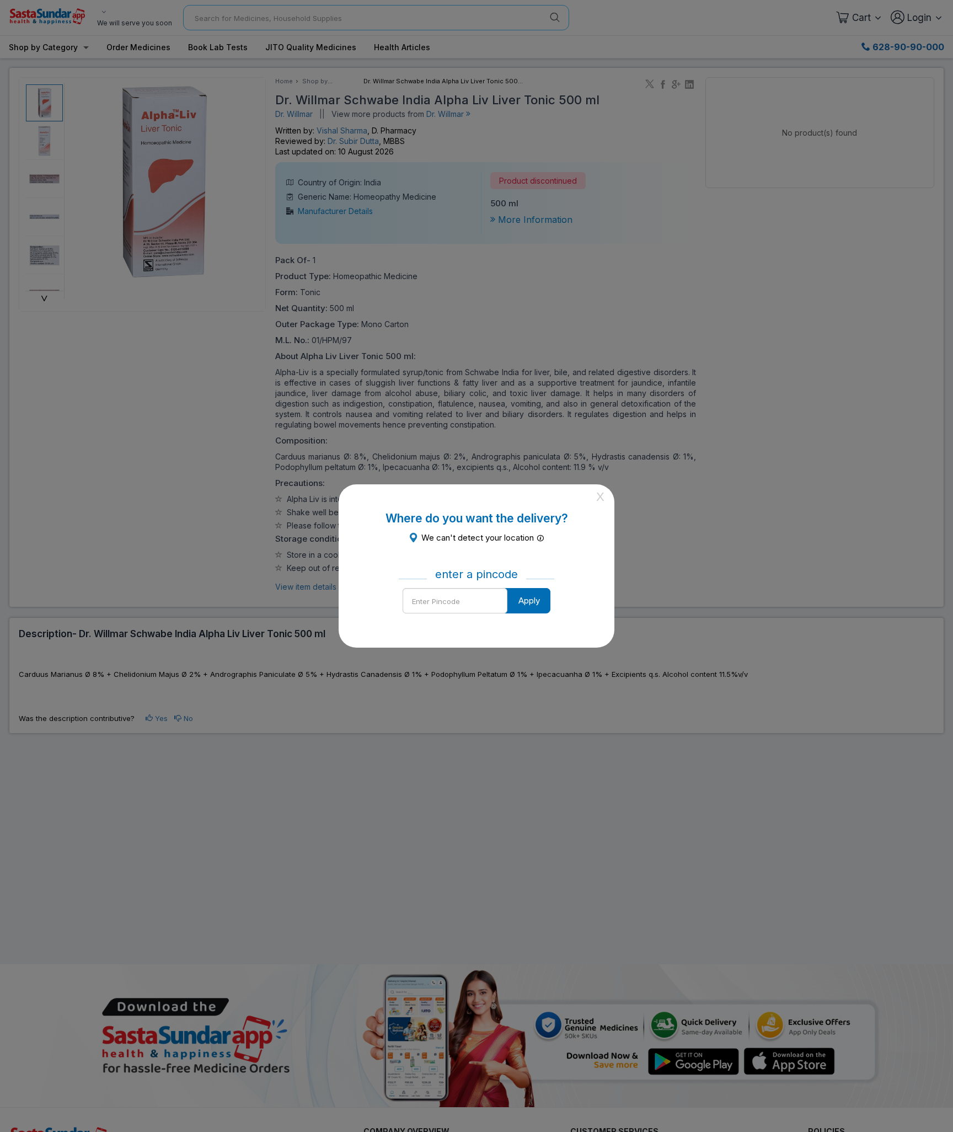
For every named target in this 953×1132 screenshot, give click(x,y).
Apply (529, 600)
